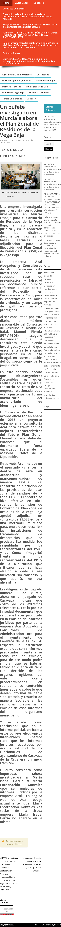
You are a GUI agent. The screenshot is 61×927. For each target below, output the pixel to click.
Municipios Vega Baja (37, 86)
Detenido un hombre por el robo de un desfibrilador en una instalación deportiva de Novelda (27, 16)
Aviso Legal (21, 2)
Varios (30, 98)
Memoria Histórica (11, 86)
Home (6, 2)
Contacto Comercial (14, 8)
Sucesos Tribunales (39, 92)
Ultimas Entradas (50, 108)
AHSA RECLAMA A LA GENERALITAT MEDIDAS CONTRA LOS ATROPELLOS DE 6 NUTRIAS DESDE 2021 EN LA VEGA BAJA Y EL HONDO (52, 203)
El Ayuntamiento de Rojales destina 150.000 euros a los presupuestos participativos (30, 25)
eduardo (5, 140)
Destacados (43, 74)
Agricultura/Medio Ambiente (17, 74)
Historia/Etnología (45, 80)
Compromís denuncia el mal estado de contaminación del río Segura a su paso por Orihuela (32, 864)
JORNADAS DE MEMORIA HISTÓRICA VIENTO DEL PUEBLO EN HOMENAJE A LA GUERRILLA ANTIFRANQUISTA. (30, 35)
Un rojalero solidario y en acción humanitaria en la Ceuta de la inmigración (52, 122)
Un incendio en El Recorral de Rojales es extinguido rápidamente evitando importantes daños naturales (29, 61)
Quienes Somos (11, 53)
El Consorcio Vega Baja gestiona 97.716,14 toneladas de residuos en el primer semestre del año (52, 248)
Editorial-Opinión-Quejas (15, 80)
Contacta (39, 2)
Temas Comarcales (12, 98)
